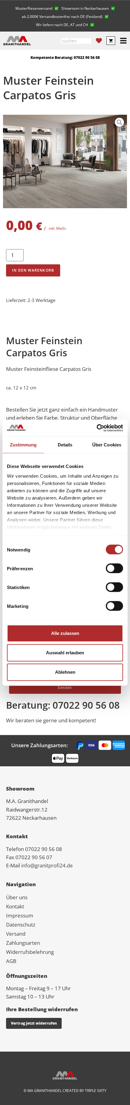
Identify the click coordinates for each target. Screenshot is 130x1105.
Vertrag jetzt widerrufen (34, 1023)
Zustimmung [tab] (23, 444)
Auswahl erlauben (65, 652)
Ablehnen (65, 672)
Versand (15, 933)
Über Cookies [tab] (106, 444)
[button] (37, 7)
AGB (11, 961)
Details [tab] (65, 444)
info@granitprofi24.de (47, 865)
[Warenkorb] (110, 40)
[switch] (114, 568)
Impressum (19, 915)
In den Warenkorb (33, 270)
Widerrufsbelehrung (30, 951)
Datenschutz (20, 924)
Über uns (17, 897)
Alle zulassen (65, 633)
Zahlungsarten (23, 942)
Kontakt (15, 906)
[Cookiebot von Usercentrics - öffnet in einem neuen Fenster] (96, 428)
